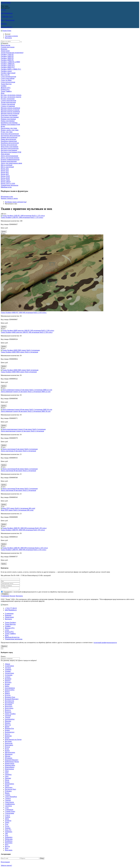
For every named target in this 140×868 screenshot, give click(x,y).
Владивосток (9, 701)
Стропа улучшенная (8, 106)
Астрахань (8, 675)
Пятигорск (8, 787)
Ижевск (7, 723)
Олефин (3, 86)
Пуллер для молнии (8, 99)
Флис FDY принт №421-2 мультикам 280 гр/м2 (17, 510)
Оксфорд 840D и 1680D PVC (11, 69)
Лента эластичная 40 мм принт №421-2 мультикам (18, 470)
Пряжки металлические (9, 137)
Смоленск (8, 806)
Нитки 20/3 (5, 170)
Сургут (7, 815)
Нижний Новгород (11, 760)
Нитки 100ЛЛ (6, 181)
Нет (4, 10)
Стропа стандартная (8, 104)
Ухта (6, 835)
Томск (7, 822)
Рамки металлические (8, 139)
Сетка (7, 630)
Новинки (4, 49)
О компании (5, 596)
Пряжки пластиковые (8, 119)
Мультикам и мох (7, 196)
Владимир (8, 704)
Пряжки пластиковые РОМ (10, 124)
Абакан (7, 664)
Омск (7, 771)
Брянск (7, 693)
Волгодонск (9, 708)
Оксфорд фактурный (8, 73)
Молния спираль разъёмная (10, 108)
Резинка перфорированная (10, 159)
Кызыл (7, 750)
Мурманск (8, 758)
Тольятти (8, 820)
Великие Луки (10, 697)
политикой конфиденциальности (105, 642)
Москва (7, 756)
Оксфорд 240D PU (7, 56)
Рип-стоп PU (5, 75)
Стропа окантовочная (8, 100)
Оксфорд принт (6, 71)
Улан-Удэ (8, 830)
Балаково (8, 679)
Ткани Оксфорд (10, 622)
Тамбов (7, 817)
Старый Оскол (10, 811)
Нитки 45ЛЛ (5, 178)
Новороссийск (10, 765)
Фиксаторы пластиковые (9, 146)
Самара (7, 795)
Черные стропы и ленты (9, 198)
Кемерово (8, 736)
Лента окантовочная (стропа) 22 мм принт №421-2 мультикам (22, 431)
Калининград (9, 732)
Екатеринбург (10, 719)
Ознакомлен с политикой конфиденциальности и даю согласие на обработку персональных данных (38, 592)
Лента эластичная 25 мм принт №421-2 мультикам (18, 451)
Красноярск (9, 745)
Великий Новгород (11, 699)
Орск (7, 776)
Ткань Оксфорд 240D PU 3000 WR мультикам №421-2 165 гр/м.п (23, 550)
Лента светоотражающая (9, 156)
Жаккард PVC (6, 87)
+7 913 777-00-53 (11, 608)
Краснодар (8, 743)
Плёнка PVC (5, 89)
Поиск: (3, 656)
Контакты (8, 38)
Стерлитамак (9, 813)
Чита (6, 844)
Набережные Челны (12, 761)
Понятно (4, 646)
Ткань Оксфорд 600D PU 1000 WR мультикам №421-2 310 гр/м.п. (24, 312)
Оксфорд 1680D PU (8, 64)
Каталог (12, 596)
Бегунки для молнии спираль (11, 95)
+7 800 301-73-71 (7, 17)
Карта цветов (5, 45)
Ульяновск (8, 831)
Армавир (8, 669)
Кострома (8, 741)
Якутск (7, 846)
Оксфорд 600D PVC (8, 67)
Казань (7, 730)
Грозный (8, 715)
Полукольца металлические (10, 135)
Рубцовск (8, 791)
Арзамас (8, 671)
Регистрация (10, 20)
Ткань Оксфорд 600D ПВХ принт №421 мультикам (19, 372)
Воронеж (8, 712)
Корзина (4, 23)
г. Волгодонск (6, 2)
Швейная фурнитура (12, 637)
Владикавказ (9, 702)
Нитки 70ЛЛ (5, 180)
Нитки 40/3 (5, 174)
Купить (4, 231)
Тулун (7, 826)
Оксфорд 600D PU (7, 60)
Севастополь (9, 802)
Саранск (8, 798)
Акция (12, 52)
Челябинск (8, 841)
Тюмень (7, 828)
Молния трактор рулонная (10, 113)
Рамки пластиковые (8, 121)
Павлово (8, 778)
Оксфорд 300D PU (7, 58)
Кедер (3, 126)
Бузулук (7, 695)
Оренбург (8, 774)
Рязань (7, 793)
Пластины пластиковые (9, 115)
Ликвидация (5, 51)
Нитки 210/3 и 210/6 (8, 183)
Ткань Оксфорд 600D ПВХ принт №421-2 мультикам (19, 352)
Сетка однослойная (7, 78)
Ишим (7, 726)
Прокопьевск (9, 784)
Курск (7, 749)
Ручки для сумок (7, 132)
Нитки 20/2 (5, 169)
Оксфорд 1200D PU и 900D (10, 62)
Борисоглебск (9, 690)
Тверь (7, 819)
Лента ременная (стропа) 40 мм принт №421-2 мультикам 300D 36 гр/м (25, 411)
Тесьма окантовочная (8, 102)
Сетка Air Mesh (6, 80)
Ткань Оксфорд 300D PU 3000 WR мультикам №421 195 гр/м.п (23, 530)
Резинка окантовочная (9, 161)
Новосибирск (9, 767)
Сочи (7, 808)
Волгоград (8, 706)
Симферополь (10, 804)
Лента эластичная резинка (10, 157)
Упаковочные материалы (9, 185)
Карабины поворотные (9, 141)
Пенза (7, 780)
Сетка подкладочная (8, 82)
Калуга (7, 734)
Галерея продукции (7, 47)
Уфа (6, 833)
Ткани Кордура (6, 84)
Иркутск (8, 725)
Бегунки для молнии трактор (11, 97)
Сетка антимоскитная (8, 76)
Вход (2, 20)
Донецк (7, 717)
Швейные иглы (6, 187)
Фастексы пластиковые (9, 150)
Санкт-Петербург (11, 796)
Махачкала (8, 754)
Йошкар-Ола (9, 728)
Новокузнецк (9, 763)
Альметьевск (9, 666)
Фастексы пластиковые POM (11, 152)
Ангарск (8, 667)
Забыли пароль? (6, 865)
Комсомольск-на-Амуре (13, 739)
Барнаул (7, 680)
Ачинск (7, 677)
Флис (3, 93)
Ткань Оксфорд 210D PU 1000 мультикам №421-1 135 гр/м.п (22, 217)
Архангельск (9, 673)
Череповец (8, 843)
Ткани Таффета (6, 91)
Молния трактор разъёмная (10, 111)
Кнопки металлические (9, 145)
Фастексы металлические (10, 148)
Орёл (7, 773)
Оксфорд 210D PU (7, 54)
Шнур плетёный (6, 165)
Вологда (8, 710)
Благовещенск (10, 688)
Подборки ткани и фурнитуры (15, 202)
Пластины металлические (10, 134)
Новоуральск (9, 769)
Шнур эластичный (7, 167)
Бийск (7, 686)
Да (2, 10)
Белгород (8, 682)
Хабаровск (8, 837)
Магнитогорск (10, 752)
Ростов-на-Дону (10, 789)
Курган (7, 747)
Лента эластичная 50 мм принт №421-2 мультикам (18, 490)
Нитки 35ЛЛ (5, 176)
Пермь (7, 782)
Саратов (8, 800)
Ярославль (8, 850)
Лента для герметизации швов (11, 163)
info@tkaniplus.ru (7, 13)
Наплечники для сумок (9, 128)
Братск (7, 691)
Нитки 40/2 (5, 172)
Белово (7, 684)
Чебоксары (9, 839)
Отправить (5, 594)
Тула (6, 824)
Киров (7, 737)
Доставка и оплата (11, 36)
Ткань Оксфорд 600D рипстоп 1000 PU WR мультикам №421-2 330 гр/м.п (26, 332)
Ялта (6, 848)
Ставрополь (9, 809)
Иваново (8, 721)
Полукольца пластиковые (10, 117)
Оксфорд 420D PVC (8, 65)
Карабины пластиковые (9, 122)
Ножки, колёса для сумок (9, 130)
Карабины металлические (10, 143)
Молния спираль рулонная (10, 110)
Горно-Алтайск (10, 714)
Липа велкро (5, 154)
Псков (7, 785)
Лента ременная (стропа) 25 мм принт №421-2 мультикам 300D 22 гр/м (25, 391)
